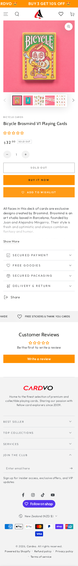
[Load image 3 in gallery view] (39, 100)
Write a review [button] (39, 359)
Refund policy (43, 551)
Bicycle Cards (13, 117)
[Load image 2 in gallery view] (28, 100)
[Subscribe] (72, 468)
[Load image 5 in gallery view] (61, 100)
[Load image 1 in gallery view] (17, 100)
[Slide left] (5, 100)
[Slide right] (73, 100)
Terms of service (41, 556)
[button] (17, 14)
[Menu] (5, 14)
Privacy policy (64, 551)
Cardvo (31, 546)
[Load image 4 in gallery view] (50, 100)
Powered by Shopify (17, 551)
